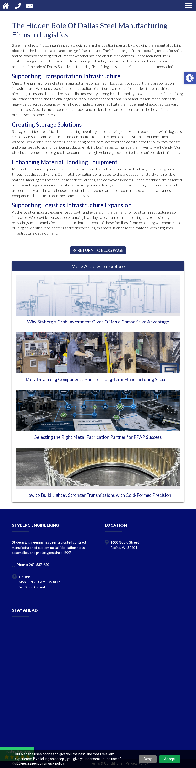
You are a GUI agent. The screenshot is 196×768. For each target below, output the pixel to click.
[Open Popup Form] (30, 6)
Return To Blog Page (100, 250)
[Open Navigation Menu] (188, 5)
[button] (190, 78)
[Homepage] (6, 6)
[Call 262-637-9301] (18, 6)
